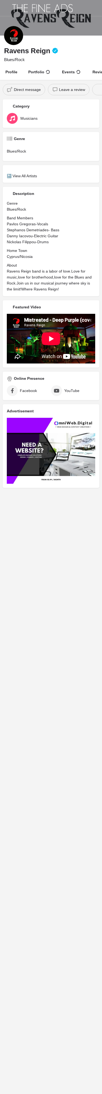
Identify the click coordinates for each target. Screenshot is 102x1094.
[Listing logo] (13, 35)
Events (68, 72)
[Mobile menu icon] (6, 8)
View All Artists (25, 176)
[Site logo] (43, 8)
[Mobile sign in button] (96, 7)
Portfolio (36, 72)
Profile (11, 72)
